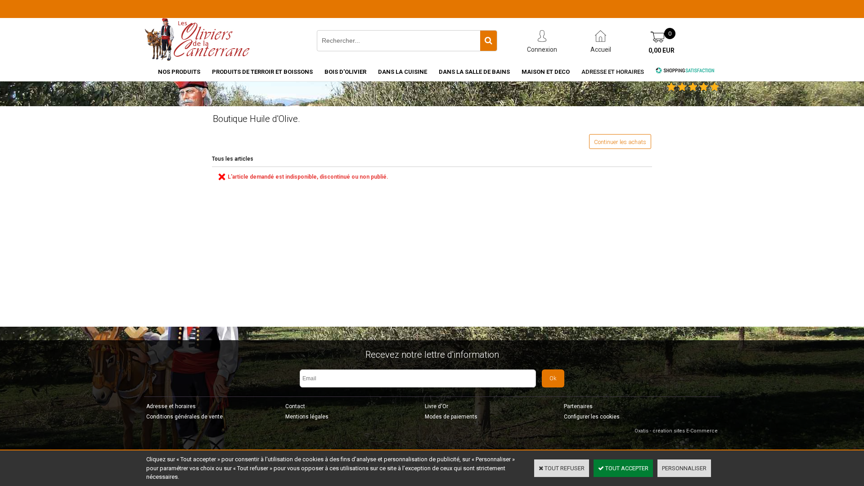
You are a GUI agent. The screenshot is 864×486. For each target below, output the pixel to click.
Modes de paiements (451, 417)
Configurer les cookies (592, 417)
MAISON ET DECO (546, 71)
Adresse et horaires (612, 71)
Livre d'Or (436, 406)
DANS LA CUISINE (402, 71)
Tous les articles (232, 159)
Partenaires (578, 406)
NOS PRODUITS (179, 71)
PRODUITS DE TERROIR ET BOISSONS (262, 71)
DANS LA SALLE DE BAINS (474, 71)
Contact (295, 406)
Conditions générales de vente (184, 417)
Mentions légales (306, 417)
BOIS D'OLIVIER (345, 71)
